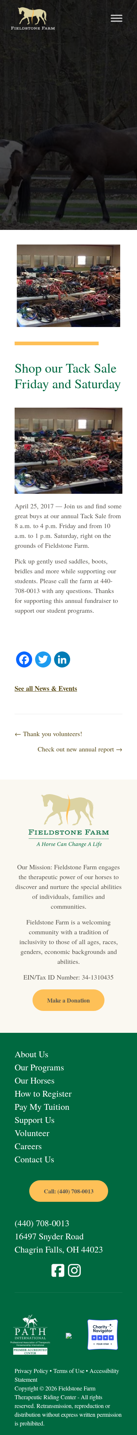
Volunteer (32, 1133)
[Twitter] (43, 660)
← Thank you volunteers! (48, 733)
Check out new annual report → (80, 749)
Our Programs (39, 1067)
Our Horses (34, 1080)
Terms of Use (68, 1370)
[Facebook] (24, 660)
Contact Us (34, 1159)
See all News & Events (46, 688)
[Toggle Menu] (116, 18)
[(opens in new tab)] (30, 1333)
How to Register (43, 1093)
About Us (31, 1054)
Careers (28, 1146)
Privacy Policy (31, 1370)
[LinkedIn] (62, 660)
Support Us (34, 1120)
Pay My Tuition (42, 1106)
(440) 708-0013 (42, 1223)
